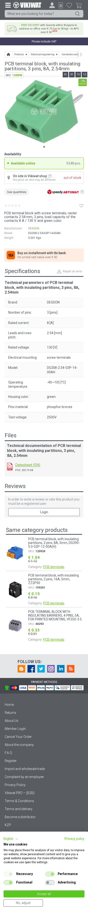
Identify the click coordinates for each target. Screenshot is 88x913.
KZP (8, 825)
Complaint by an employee (24, 777)
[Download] (9, 466)
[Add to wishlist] (81, 205)
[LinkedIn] (61, 669)
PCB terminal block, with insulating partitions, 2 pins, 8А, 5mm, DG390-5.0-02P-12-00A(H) (54, 542)
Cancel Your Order (18, 737)
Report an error (72, 271)
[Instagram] (51, 669)
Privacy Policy (15, 785)
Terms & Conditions (19, 801)
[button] (11, 839)
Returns (10, 713)
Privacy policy (74, 839)
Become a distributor (20, 817)
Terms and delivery (18, 809)
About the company (19, 745)
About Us (11, 721)
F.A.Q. (9, 753)
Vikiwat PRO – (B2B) (19, 793)
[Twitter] (41, 669)
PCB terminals (53, 567)
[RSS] (70, 669)
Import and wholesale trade (25, 769)
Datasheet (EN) (27, 465)
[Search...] (77, 13)
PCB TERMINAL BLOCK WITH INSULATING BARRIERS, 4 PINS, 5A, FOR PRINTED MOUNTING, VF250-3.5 (55, 615)
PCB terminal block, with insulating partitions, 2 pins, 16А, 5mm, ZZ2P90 (53, 579)
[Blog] (21, 669)
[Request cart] (61, 5)
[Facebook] (31, 669)
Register (11, 761)
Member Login (15, 729)
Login (44, 512)
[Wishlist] (69, 5)
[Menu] (7, 5)
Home (9, 705)
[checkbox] (8, 874)
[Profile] (52, 5)
